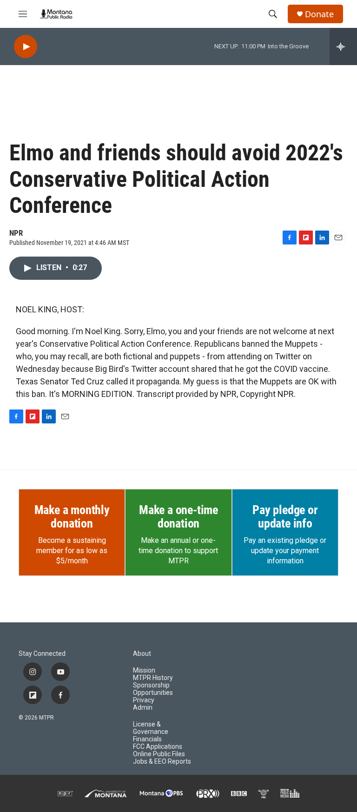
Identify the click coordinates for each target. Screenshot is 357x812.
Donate (319, 14)
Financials (147, 739)
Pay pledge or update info (284, 517)
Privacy (143, 700)
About (142, 653)
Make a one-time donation (178, 517)
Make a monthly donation (72, 517)
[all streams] (343, 46)
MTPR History (153, 677)
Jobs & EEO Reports (162, 761)
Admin (142, 707)
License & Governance (150, 728)
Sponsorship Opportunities (153, 689)
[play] (25, 46)
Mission (144, 670)
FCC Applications (157, 746)
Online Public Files (159, 754)
